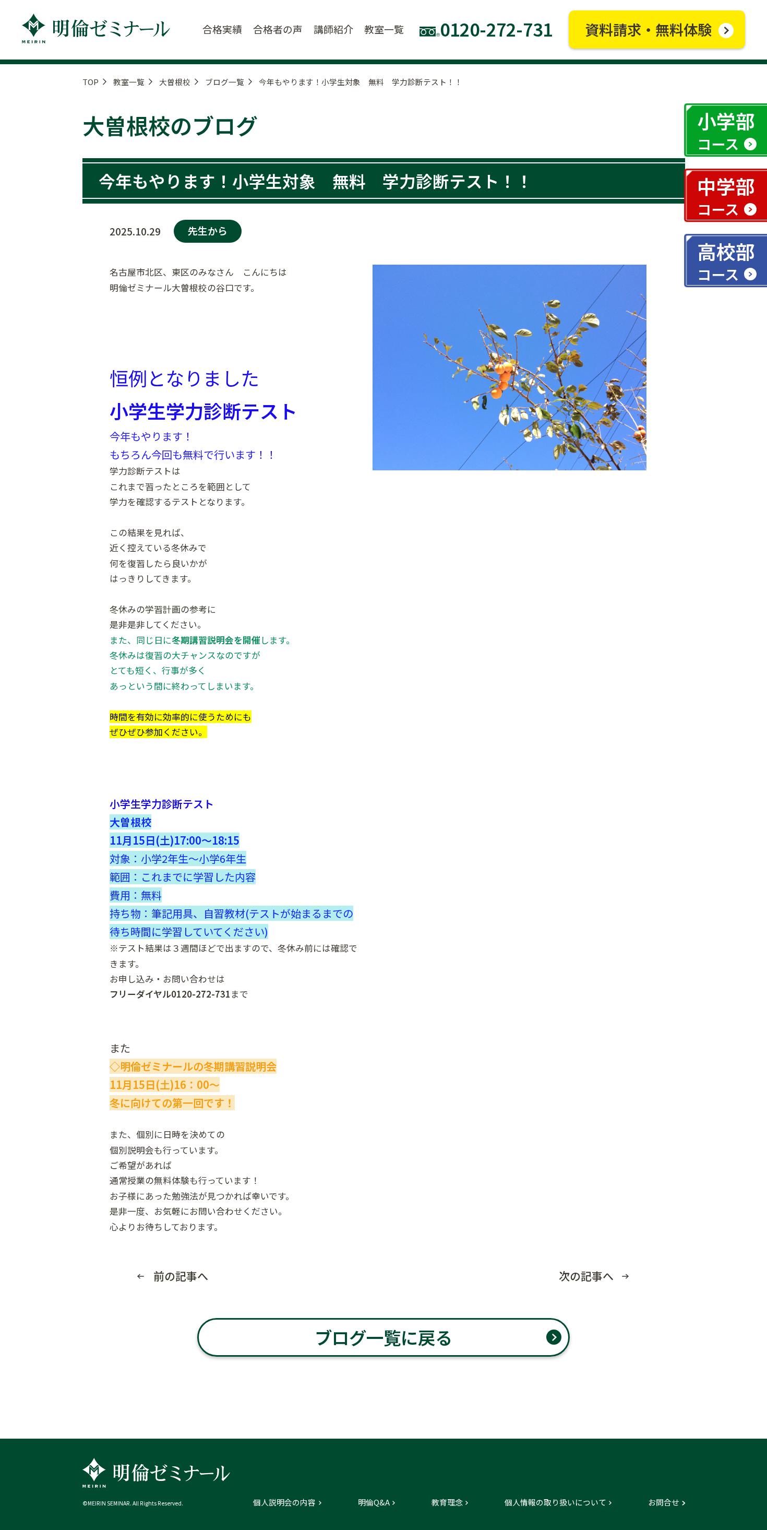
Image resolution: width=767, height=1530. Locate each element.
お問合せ (663, 1503)
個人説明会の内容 (284, 1503)
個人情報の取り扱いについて (555, 1503)
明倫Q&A (374, 1503)
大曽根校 (174, 81)
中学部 (726, 195)
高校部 (726, 260)
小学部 (726, 130)
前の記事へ (180, 1276)
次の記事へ (586, 1276)
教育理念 (447, 1503)
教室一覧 (129, 81)
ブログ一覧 (224, 81)
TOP (90, 81)
